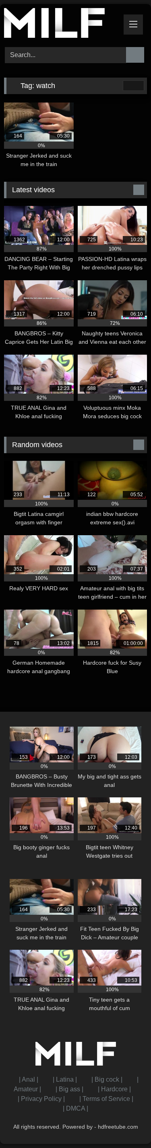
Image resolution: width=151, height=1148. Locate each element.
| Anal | (28, 1079)
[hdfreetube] (62, 24)
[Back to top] (127, 1124)
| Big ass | (69, 1089)
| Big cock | (106, 1079)
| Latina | (65, 1079)
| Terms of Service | (106, 1098)
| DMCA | (75, 1108)
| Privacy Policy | (41, 1098)
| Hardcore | (114, 1089)
